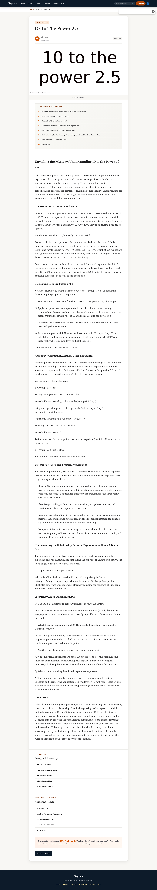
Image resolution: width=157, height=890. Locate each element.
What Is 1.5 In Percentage (47, 770)
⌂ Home (141, 3)
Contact (37, 3)
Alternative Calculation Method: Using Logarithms (60, 126)
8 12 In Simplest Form (45, 781)
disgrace (12, 3)
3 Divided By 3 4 (43, 808)
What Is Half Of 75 (44, 765)
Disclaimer (46, 3)
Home (23, 3)
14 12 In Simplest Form (45, 825)
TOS (62, 3)
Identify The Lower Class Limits (49, 814)
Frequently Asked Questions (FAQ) (54, 140)
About (30, 3)
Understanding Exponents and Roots (55, 116)
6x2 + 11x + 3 (41, 830)
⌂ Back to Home (43, 853)
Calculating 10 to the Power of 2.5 (54, 121)
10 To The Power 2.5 (68, 841)
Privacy (55, 3)
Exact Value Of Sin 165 (45, 786)
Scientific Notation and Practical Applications (58, 130)
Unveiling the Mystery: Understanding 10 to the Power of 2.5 (63, 111)
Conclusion (45, 144)
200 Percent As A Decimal (47, 819)
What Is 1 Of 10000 (44, 776)
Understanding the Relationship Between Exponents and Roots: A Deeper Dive (70, 135)
